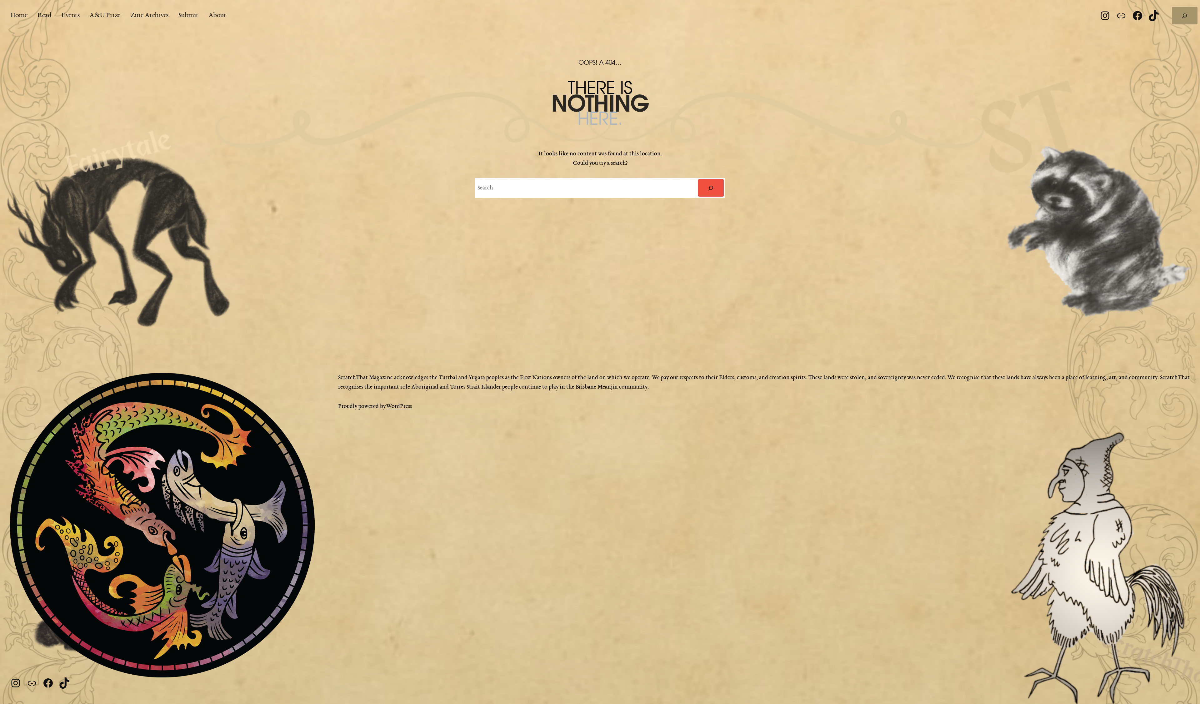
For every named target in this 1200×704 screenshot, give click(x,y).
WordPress (399, 406)
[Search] (711, 188)
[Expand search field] (1185, 15)
